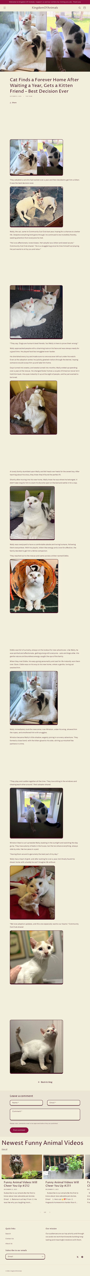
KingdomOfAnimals (16, 1271)
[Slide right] (49, 1212)
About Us (8, 1243)
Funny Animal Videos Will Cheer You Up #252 (20, 1184)
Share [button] (14, 102)
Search (8, 1234)
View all (4, 1149)
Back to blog (46, 1082)
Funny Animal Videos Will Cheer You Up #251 (62, 1184)
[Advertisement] (45, 122)
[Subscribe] (42, 1256)
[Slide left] (40, 1212)
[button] (4, 7)
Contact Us (9, 1238)
